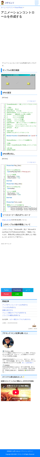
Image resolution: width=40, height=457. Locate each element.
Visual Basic (19, 7)
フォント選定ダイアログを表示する (14, 313)
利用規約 (9, 451)
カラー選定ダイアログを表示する (20, 319)
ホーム (3, 7)
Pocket (6, 294)
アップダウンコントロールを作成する (15, 305)
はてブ (28, 290)
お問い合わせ (16, 451)
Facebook (17, 290)
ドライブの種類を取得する (11, 315)
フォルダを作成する (9, 307)
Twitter (6, 290)
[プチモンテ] (8, 4)
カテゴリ (10, 7)
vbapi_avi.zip (6, 220)
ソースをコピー (31, 101)
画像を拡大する (7, 310)
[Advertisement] (20, 40)
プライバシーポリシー (27, 451)
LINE (17, 294)
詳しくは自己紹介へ (28, 362)
